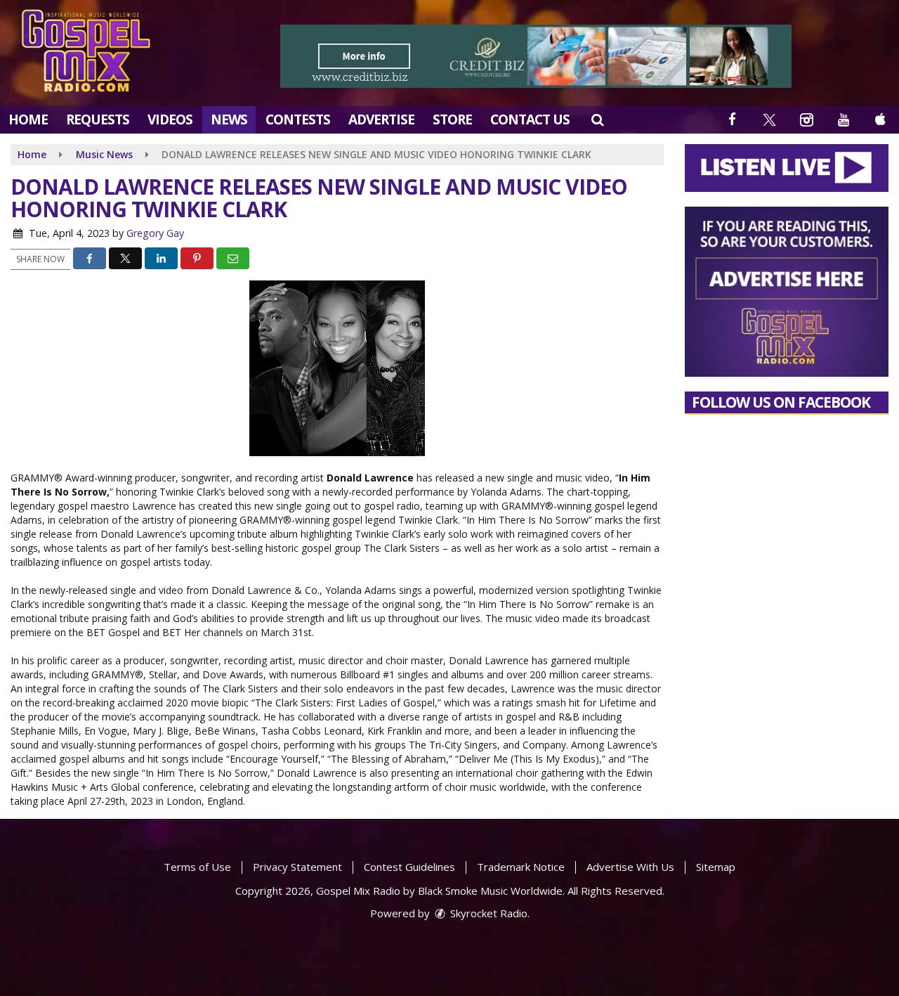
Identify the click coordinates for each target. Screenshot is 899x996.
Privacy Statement (297, 867)
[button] (597, 119)
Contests (297, 119)
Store (452, 119)
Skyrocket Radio (487, 913)
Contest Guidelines (409, 867)
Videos (169, 119)
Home (28, 119)
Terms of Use (197, 867)
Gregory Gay (155, 233)
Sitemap (715, 867)
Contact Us (530, 119)
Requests (97, 119)
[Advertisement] (536, 56)
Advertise (381, 119)
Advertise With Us (630, 867)
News (229, 119)
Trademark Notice (521, 867)
